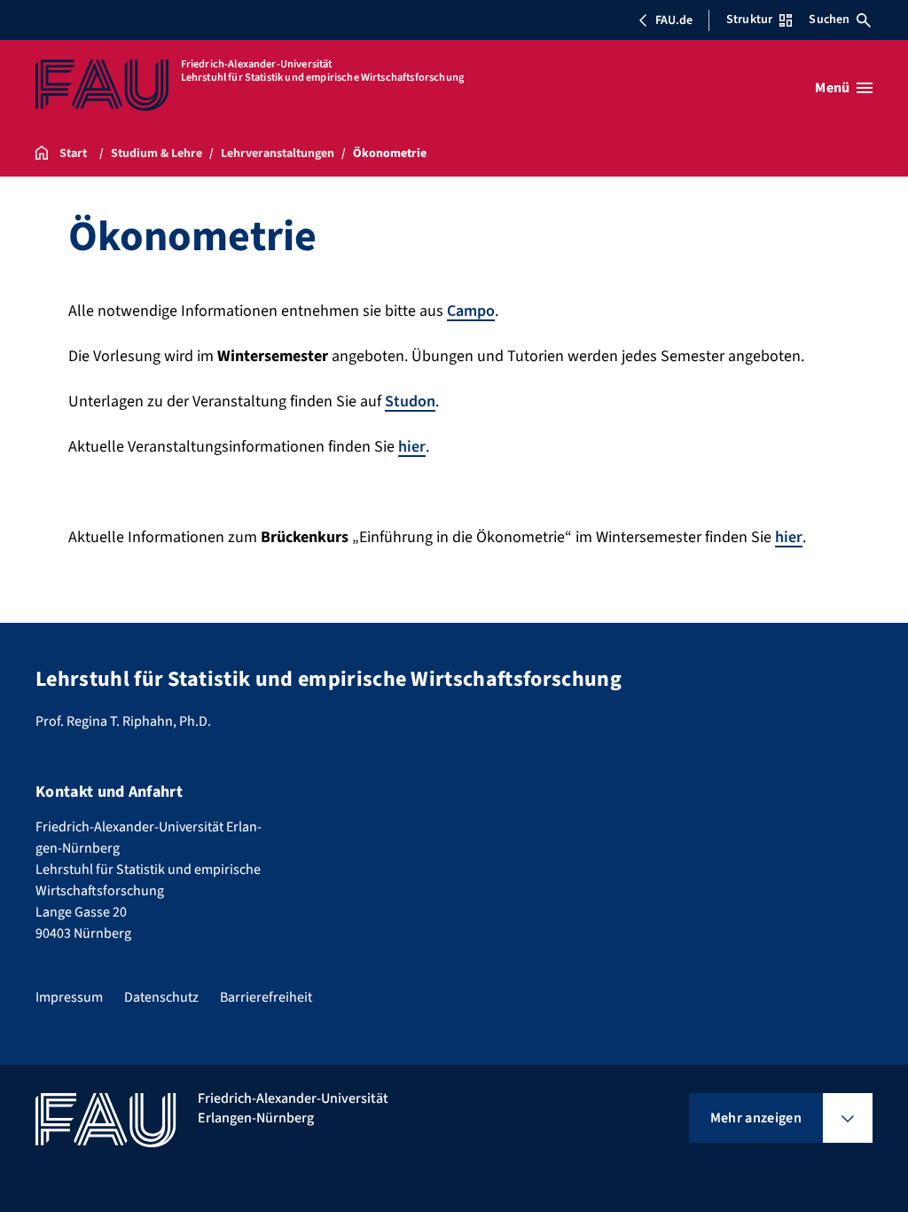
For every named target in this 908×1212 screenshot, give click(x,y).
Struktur (749, 19)
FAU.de (674, 20)
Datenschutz (161, 997)
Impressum (69, 997)
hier (412, 447)
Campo (471, 311)
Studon (410, 401)
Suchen (829, 19)
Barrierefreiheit (266, 997)
